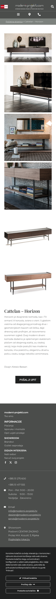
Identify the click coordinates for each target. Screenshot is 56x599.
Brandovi (9, 441)
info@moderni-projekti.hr (22, 511)
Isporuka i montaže (14, 429)
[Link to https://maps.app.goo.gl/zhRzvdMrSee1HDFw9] (29, 14)
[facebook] (5, 462)
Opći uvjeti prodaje (14, 433)
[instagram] (16, 462)
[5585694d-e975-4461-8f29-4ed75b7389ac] (28, 34)
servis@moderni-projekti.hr (23, 518)
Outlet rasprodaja (13, 445)
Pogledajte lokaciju (19, 539)
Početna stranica (14, 21)
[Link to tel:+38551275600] (39, 14)
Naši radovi (10, 454)
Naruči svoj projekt (14, 458)
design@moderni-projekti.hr (24, 514)
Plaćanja (8, 425)
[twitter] (10, 462)
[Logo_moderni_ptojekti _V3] (29, 4)
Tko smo (8, 416)
